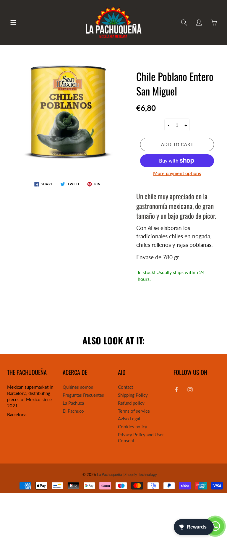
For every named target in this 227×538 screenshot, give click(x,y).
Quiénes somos (78, 387)
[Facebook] (176, 389)
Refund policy (131, 403)
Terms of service (134, 411)
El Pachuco (73, 411)
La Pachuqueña (109, 474)
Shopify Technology (140, 474)
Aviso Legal (129, 418)
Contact (125, 387)
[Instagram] (190, 389)
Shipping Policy (133, 395)
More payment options (177, 173)
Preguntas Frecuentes (83, 395)
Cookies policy (132, 426)
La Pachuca (73, 403)
